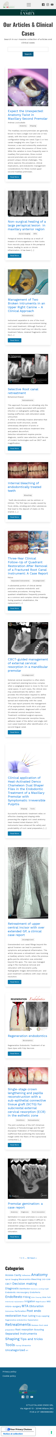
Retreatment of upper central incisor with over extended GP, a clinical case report (26, 929)
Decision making (24, 1283)
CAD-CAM (46, 1279)
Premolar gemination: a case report (25, 1205)
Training (18, 1345)
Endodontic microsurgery (17, 1292)
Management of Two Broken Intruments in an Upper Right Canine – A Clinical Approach (26, 305)
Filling (26, 1297)
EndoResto (13, 1297)
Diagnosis (12, 1288)
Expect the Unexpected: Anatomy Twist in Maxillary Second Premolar (28, 114)
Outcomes (9, 1311)
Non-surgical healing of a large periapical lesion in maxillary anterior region (27, 225)
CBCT (8, 1283)
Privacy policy (9, 1371)
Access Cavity (13, 1275)
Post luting (28, 1315)
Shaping (12, 1339)
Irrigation (29, 1301)
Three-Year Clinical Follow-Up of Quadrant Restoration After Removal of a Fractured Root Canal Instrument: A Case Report (28, 566)
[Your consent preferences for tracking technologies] (51, 1432)
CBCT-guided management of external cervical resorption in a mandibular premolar (28, 665)
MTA (25, 1306)
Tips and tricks (31, 1339)
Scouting (39, 1329)
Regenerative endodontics (16, 1320)
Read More (14, 177)
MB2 (49, 1301)
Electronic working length (40, 1289)
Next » (33, 1258)
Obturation (36, 1306)
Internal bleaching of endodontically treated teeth (24, 487)
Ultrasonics (26, 1345)
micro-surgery (13, 1306)
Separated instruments (21, 1333)
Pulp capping (42, 1316)
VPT (27, 1350)
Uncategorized (15, 1350)
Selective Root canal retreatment (23, 391)
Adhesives (26, 1275)
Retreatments (18, 1324)
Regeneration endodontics (27, 1036)
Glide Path (46, 1297)
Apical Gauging (11, 1279)
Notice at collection (13, 1433)
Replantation (33, 1320)
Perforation (20, 1311)
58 (28, 1258)
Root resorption (24, 1329)
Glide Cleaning (36, 1297)
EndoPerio (35, 1292)
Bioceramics (25, 1279)
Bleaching (36, 1279)
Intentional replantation (14, 1302)
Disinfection (24, 1289)
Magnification (41, 1302)
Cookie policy (9, 1376)
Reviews (34, 1325)
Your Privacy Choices (21, 1429)
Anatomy (39, 1274)
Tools (10, 1345)
